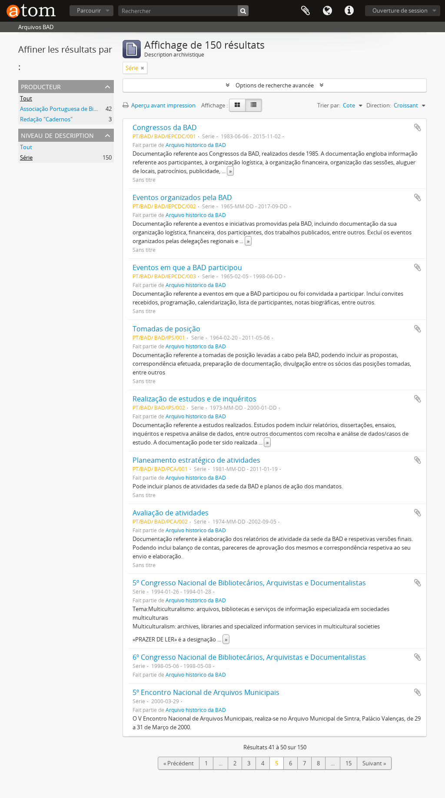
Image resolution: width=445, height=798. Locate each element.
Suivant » (374, 763)
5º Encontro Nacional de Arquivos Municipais (206, 692)
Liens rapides (349, 11)
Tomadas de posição (166, 329)
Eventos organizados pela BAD (182, 197)
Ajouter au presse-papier (417, 127)
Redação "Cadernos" (46, 119)
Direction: (378, 105)
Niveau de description (57, 134)
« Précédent (178, 763)
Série (26, 157)
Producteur (41, 86)
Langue (327, 11)
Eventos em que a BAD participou (187, 267)
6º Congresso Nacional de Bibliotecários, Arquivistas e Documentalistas (249, 657)
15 (348, 763)
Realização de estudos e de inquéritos (194, 399)
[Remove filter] (142, 67)
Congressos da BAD (165, 127)
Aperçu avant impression (163, 105)
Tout (26, 98)
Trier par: (328, 105)
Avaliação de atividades (171, 513)
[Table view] (253, 105)
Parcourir (89, 10)
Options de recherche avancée (274, 85)
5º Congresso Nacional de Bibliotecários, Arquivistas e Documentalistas (249, 583)
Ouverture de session (400, 10)
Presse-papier (305, 11)
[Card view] (237, 105)
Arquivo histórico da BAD (196, 144)
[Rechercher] (243, 10)
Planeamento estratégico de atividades (196, 460)
